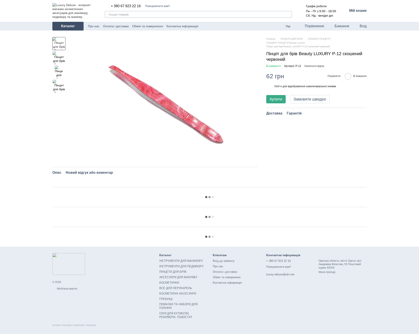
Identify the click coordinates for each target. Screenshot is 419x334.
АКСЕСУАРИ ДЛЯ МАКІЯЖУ (178, 277)
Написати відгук (314, 66)
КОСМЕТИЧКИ (169, 282)
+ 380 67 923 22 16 (126, 6)
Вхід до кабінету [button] (224, 260)
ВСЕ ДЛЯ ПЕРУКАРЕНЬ (175, 288)
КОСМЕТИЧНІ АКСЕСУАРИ (177, 293)
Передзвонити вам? (157, 6)
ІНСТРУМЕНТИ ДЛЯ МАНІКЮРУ (181, 260)
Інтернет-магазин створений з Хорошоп (74, 325)
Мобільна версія (66, 288)
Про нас (94, 26)
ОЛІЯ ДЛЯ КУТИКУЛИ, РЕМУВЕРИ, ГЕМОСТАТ (175, 315)
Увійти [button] (278, 86)
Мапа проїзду (327, 272)
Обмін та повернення (147, 26)
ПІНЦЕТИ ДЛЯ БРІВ (172, 271)
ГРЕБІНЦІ (166, 299)
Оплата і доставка (116, 26)
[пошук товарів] (288, 14)
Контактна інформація (182, 26)
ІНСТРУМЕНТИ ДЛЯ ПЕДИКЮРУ (181, 266)
